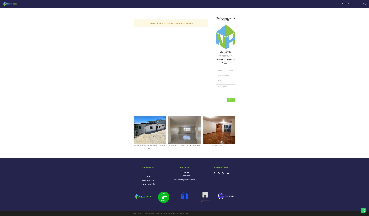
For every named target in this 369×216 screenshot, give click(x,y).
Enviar (231, 100)
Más (150, 125)
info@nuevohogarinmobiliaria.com (227, 62)
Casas (148, 177)
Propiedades (346, 4)
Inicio (337, 4)
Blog (364, 4)
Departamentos (148, 180)
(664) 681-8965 (184, 176)
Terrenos (148, 173)
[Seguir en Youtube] (228, 173)
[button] (363, 210)
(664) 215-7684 (184, 172)
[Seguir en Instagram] (219, 173)
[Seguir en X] (223, 173)
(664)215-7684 (222, 60)
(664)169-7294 (231, 60)
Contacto (357, 4)
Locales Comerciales (148, 184)
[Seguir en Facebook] (214, 173)
